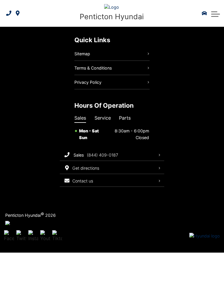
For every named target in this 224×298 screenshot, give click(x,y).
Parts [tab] (125, 118)
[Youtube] (45, 236)
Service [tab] (102, 118)
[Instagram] (33, 236)
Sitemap (82, 53)
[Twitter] (21, 236)
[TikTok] (57, 236)
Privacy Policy (88, 82)
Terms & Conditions (93, 67)
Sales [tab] (80, 118)
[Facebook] (9, 236)
